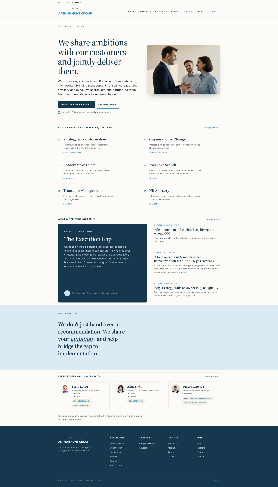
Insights (175, 11)
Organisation (116, 448)
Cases (171, 456)
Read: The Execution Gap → (76, 104)
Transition (114, 461)
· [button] (216, 480)
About (131, 11)
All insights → (213, 219)
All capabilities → (212, 127)
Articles (171, 448)
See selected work (108, 104)
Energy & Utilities (147, 443)
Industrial (143, 448)
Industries (143, 11)
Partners (201, 448)
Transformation (117, 443)
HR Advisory (116, 465)
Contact (200, 11)
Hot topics (173, 443)
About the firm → (212, 376)
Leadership (115, 452)
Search (113, 456)
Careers (188, 11)
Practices (160, 11)
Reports (171, 452)
